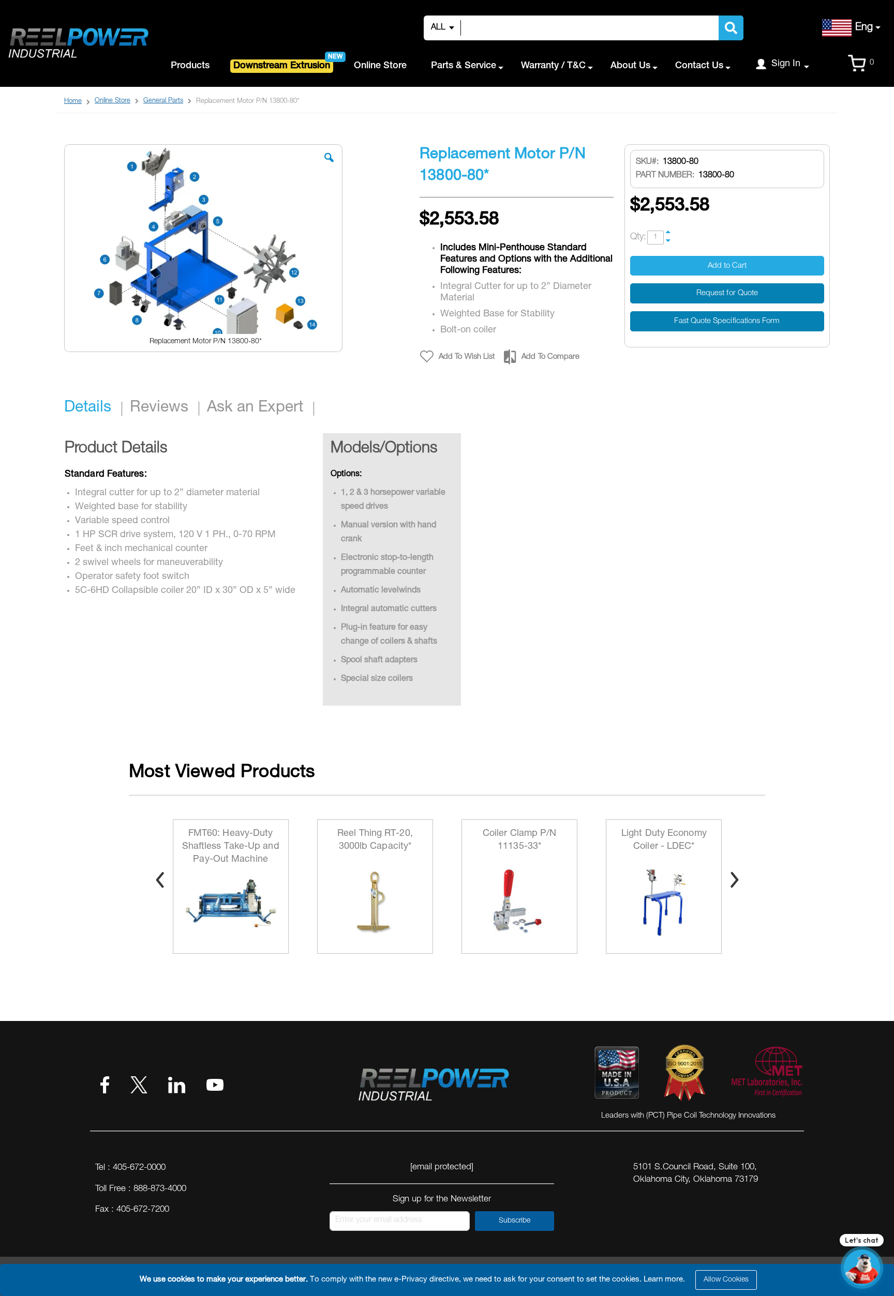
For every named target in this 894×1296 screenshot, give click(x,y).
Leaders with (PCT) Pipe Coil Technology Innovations (688, 1116)
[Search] (731, 28)
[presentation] (160, 880)
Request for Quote (727, 293)
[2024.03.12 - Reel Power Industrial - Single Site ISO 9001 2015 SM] (685, 1074)
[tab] (93, 409)
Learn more (663, 1280)
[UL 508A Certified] (766, 1074)
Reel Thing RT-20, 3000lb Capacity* (231, 840)
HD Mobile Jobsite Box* (664, 840)
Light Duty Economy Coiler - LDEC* (519, 840)
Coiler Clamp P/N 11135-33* (375, 840)
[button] (329, 165)
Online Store (112, 101)
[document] (448, 1280)
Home (73, 101)
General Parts (163, 101)
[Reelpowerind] (77, 43)
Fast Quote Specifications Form (727, 321)
